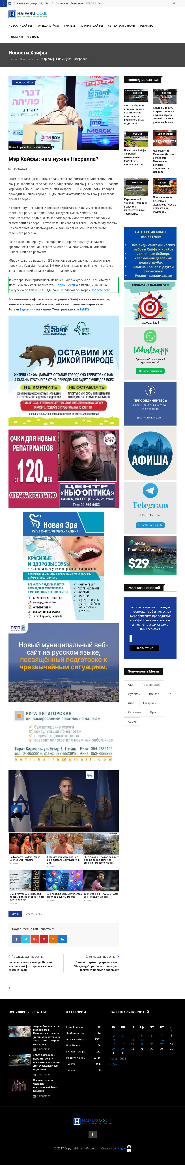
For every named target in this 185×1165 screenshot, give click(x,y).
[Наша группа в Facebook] (174, 3)
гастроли (149, 703)
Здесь (24, 309)
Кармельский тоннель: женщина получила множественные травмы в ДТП (135, 206)
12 (142, 1040)
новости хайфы (33, 913)
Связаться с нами (121, 25)
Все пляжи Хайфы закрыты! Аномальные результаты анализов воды (135, 157)
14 (162, 1040)
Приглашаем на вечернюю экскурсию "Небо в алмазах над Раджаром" (164, 204)
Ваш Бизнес (83, 1045)
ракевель (134, 712)
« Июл (114, 1064)
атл (130, 685)
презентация (150, 685)
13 (152, 1040)
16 (113, 1044)
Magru (122, 1148)
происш (155, 712)
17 (122, 1044)
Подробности (65, 285)
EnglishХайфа (83, 1027)
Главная (13, 59)
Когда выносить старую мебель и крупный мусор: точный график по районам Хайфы (164, 114)
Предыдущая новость (27, 957)
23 (113, 1049)
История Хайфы (91, 25)
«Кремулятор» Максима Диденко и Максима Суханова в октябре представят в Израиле (164, 161)
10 (122, 1040)
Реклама (146, 25)
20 (152, 1044)
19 (142, 1044)
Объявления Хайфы (25, 37)
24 (122, 1049)
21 (162, 1044)
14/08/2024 (20, 168)
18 (132, 1044)
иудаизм (134, 694)
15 (171, 1040)
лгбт (131, 703)
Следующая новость (101, 957)
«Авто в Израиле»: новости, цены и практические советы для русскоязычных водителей (46, 1062)
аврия (132, 722)
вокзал (154, 694)
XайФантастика (83, 1033)
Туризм (69, 25)
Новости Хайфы (20, 25)
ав (169, 694)
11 (132, 1040)
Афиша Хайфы (48, 25)
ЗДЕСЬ (85, 309)
